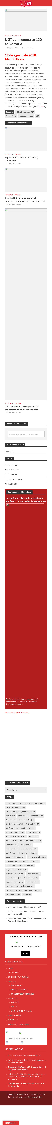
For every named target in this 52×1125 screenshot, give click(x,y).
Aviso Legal (24, 1094)
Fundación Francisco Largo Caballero (21, 849)
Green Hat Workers (35, 1097)
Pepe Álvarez (31, 878)
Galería (10, 853)
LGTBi (34, 861)
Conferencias (27, 828)
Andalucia (23, 816)
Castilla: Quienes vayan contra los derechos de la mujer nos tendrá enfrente (25, 199)
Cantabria (11, 820)
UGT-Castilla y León (24, 886)
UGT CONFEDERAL (12, 474)
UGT (37, 116)
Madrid (10, 865)
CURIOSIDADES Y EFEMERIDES (22, 994)
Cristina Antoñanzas (15, 832)
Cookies (33, 1094)
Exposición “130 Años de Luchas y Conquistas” (21, 159)
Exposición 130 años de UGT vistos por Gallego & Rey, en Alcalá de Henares (27, 919)
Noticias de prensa (26, 116)
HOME (10, 968)
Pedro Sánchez (13, 878)
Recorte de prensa (14, 882)
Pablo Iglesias (33, 874)
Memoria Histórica (25, 865)
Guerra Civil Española (15, 857)
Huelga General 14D (37, 857)
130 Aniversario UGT (15, 807)
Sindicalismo (32, 882)
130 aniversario (13, 803)
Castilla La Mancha (14, 824)
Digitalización (33, 832)
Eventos (33, 836)
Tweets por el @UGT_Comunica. (17, 712)
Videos (27, 894)
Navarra (22, 869)
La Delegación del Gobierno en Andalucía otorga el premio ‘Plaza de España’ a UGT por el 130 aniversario (27, 1076)
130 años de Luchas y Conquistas (20, 811)
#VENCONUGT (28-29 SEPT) (18, 1024)
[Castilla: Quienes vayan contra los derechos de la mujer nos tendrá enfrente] (26, 179)
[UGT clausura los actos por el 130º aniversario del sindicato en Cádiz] (26, 304)
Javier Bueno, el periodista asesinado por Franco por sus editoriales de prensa (26, 499)
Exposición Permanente (30, 840)
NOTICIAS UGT (16, 985)
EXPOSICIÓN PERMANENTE (21, 1011)
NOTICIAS (12, 981)
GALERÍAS (15, 1002)
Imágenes (11, 861)
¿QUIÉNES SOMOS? (12, 465)
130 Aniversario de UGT (25, 112)
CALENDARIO (13, 1020)
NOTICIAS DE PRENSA (13, 36)
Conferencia (12, 828)
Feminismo (11, 845)
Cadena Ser (37, 816)
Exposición (11, 840)
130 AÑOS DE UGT (12, 470)
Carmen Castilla (26, 820)
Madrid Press (11, 116)
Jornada (23, 861)
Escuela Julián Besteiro (16, 836)
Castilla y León (32, 824)
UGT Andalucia (13, 894)
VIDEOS (14, 1006)
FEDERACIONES (11, 484)
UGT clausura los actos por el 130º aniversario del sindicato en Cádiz (22, 408)
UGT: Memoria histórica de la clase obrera (23, 890)
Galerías (22, 853)
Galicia (33, 853)
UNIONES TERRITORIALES (14, 479)
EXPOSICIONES (14, 972)
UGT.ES (25, 954)
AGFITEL (10, 816)
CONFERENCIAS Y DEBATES (18, 977)
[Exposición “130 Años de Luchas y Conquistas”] (26, 139)
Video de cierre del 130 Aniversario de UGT (24, 907)
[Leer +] (43, 106)
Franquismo (26, 845)
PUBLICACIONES (14, 1015)
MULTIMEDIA (13, 998)
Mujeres (10, 869)
